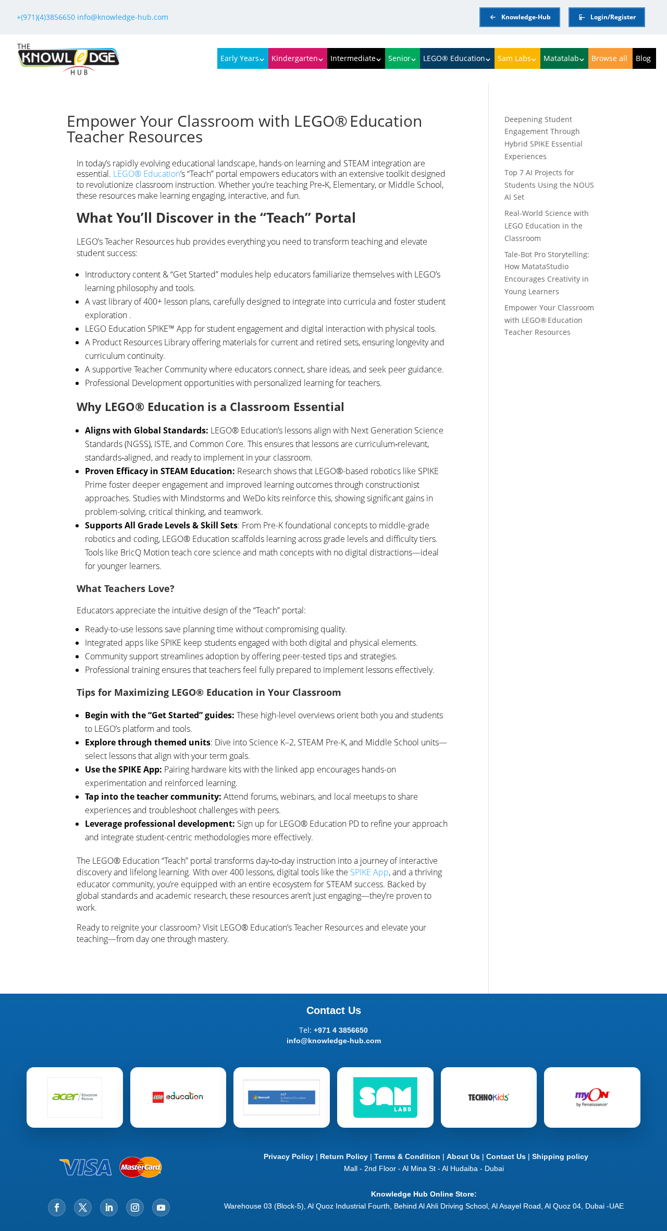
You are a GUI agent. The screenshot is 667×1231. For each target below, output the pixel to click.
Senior (399, 58)
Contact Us (507, 1156)
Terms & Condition (407, 1156)
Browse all (609, 58)
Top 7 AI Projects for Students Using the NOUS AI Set (549, 184)
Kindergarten (294, 58)
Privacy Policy (287, 1156)
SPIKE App (369, 872)
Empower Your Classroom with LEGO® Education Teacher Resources (549, 320)
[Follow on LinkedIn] (109, 1207)
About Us (464, 1156)
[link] (263, 335)
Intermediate (353, 58)
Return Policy (344, 1156)
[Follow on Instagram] (135, 1207)
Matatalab (561, 58)
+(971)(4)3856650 (46, 17)
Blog (643, 58)
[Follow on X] (83, 1207)
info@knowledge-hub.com (122, 17)
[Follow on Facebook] (57, 1207)
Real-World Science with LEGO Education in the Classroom (546, 225)
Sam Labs (514, 58)
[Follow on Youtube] (161, 1207)
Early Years (239, 58)
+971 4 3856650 (341, 1030)
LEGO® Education (454, 58)
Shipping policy (560, 1156)
